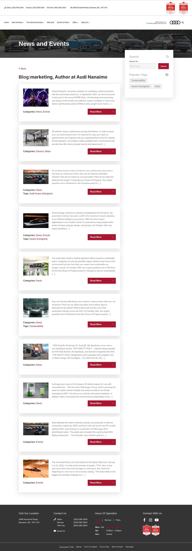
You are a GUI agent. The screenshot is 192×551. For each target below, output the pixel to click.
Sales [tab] (97, 520)
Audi (32, 193)
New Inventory (17, 22)
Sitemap (79, 547)
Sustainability (36, 326)
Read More (96, 112)
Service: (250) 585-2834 (35, 8)
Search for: (133, 61)
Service (40, 151)
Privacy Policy (104, 547)
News (39, 112)
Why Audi (50, 22)
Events (46, 112)
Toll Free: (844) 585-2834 (56, 8)
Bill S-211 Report (117, 547)
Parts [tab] (118, 520)
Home (6, 22)
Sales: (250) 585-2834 (15, 8)
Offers (75, 22)
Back (23, 68)
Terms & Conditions (90, 547)
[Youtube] (156, 520)
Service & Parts (63, 22)
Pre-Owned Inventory (35, 22)
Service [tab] (108, 520)
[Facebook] (144, 520)
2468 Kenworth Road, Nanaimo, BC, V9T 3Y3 (89, 8)
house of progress (44, 193)
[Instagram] (150, 520)
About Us (84, 22)
